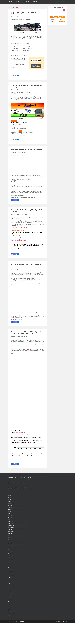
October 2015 (10, 559)
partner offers (10, 601)
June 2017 (10, 537)
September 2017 (11, 531)
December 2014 (11, 569)
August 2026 (10, 497)
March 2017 (10, 543)
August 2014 (10, 577)
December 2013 (11, 587)
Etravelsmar (13, 346)
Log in (9, 609)
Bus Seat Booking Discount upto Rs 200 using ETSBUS (23, 1)
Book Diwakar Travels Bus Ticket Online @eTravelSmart (25, 13)
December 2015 (11, 555)
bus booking (10, 593)
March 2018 (10, 519)
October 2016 (10, 545)
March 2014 (10, 585)
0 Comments (25, 89)
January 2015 (10, 567)
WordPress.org (10, 615)
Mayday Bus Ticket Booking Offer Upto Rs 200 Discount (27, 210)
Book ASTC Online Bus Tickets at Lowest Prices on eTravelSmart (16, 478)
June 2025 (10, 513)
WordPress (65, 621)
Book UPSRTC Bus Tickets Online (13, 480)
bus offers (10, 595)
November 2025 (11, 503)
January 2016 (10, 553)
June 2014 (10, 581)
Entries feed (10, 611)
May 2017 (10, 539)
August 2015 (10, 561)
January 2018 (10, 523)
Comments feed (11, 613)
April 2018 (10, 517)
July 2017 (9, 535)
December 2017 (11, 525)
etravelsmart (20, 16)
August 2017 (10, 533)
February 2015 (10, 565)
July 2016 (9, 549)
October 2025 (10, 505)
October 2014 (10, 573)
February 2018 (10, 521)
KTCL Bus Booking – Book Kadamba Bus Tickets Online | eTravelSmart (16, 483)
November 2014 (11, 571)
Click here (13, 135)
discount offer (30, 349)
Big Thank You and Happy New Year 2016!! (26, 264)
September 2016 (11, 547)
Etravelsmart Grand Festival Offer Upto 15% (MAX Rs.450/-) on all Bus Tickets (26, 332)
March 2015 (10, 563)
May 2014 (10, 583)
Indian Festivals (10, 599)
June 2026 (10, 501)
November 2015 (11, 557)
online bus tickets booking (31, 342)
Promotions (63, 1)
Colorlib (58, 621)
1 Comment (25, 16)
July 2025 (9, 511)
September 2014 (11, 575)
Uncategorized (10, 603)
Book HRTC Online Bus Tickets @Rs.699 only (26, 149)
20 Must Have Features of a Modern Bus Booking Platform (16, 485)
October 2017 (10, 529)
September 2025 (11, 507)
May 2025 (10, 515)
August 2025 (10, 509)
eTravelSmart (27, 274)
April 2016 (10, 551)
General (9, 597)
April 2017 (10, 541)
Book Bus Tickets (56, 1)
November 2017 (11, 527)
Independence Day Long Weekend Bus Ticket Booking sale (27, 86)
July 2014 (9, 579)
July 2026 (9, 499)
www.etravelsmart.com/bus (23, 241)
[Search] (64, 10)
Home (51, 1)
